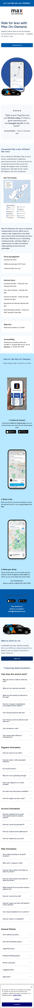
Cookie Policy (17, 995)
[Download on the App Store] (11, 433)
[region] (17, 996)
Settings (17, 999)
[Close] (32, 987)
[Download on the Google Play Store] (22, 433)
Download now (17, 45)
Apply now (17, 658)
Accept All (17, 1004)
